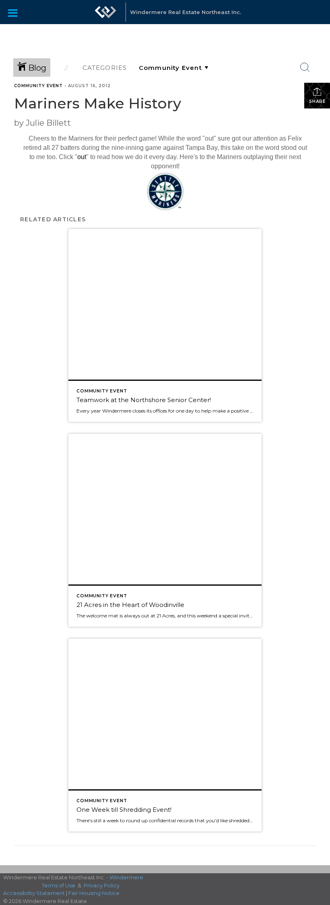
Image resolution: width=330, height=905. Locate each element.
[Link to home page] (105, 16)
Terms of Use (58, 885)
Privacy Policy (102, 885)
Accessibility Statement (34, 893)
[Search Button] (305, 67)
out (81, 156)
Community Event (38, 85)
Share (317, 101)
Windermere (126, 877)
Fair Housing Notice (94, 893)
